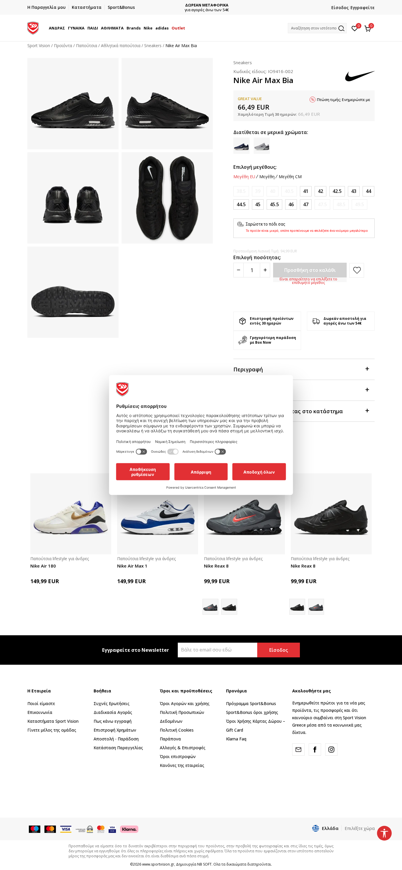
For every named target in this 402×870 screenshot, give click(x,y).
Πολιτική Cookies (177, 730)
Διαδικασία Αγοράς (113, 712)
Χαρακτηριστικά (254, 390)
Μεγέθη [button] (267, 176)
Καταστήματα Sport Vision (53, 721)
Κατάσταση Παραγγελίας (118, 747)
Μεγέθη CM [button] (290, 176)
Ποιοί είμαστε (41, 703)
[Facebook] (315, 749)
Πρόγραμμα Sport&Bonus (251, 703)
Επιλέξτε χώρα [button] (360, 828)
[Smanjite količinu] (238, 270)
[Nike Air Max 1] (157, 513)
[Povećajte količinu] (265, 270)
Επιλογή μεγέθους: (255, 167)
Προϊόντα (63, 45)
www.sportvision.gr (158, 864)
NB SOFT (204, 864)
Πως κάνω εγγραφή (113, 721)
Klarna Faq (236, 739)
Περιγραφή (248, 369)
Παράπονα (170, 739)
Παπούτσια (86, 45)
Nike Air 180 (43, 566)
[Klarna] (129, 829)
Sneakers (153, 45)
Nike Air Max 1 (132, 566)
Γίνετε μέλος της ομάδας (51, 730)
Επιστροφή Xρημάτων (115, 730)
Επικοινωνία (39, 712)
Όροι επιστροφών (178, 756)
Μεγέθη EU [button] (244, 176)
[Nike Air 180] (70, 513)
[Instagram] (331, 749)
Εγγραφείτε (362, 7)
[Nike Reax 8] (244, 513)
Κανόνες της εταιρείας (182, 765)
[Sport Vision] (33, 27)
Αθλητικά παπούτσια (120, 45)
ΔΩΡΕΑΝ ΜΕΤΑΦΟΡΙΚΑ (201, 5)
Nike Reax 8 (216, 566)
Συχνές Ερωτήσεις (111, 703)
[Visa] (112, 829)
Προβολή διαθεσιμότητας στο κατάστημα (288, 411)
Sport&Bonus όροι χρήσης (252, 712)
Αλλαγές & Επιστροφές (182, 747)
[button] (66, 28)
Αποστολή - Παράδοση (116, 739)
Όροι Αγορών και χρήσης (185, 703)
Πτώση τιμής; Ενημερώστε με (343, 99)
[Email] (298, 749)
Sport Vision (38, 45)
